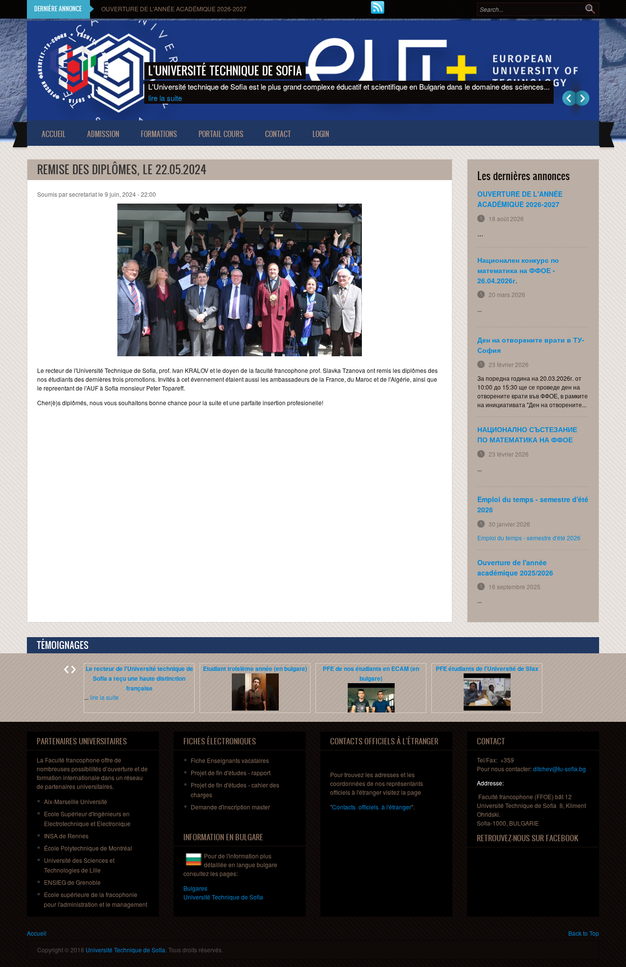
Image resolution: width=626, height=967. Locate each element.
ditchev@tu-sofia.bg (559, 768)
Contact (278, 134)
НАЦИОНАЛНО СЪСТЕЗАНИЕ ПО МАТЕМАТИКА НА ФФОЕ (527, 434)
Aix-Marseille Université (75, 801)
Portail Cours (221, 134)
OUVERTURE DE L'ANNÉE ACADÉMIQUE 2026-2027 (173, 8)
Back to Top (583, 933)
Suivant (582, 98)
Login (321, 134)
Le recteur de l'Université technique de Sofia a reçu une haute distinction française (139, 678)
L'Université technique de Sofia (225, 70)
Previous (569, 98)
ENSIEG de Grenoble (72, 882)
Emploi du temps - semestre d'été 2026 (529, 537)
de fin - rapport (230, 772)
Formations (159, 134)
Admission (103, 134)
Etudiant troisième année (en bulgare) (255, 668)
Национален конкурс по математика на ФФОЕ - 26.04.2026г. (518, 270)
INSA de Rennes (66, 835)
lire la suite (165, 97)
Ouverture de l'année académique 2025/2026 (515, 567)
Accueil (54, 134)
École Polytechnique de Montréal (88, 848)
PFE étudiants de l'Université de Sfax (487, 668)
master (230, 807)
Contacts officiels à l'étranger (371, 807)
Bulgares (195, 888)
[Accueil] (73, 67)
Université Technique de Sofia (125, 949)
